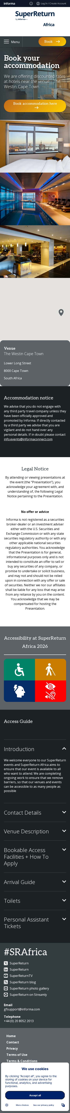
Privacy (12, 1048)
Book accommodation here (35, 104)
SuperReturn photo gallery (29, 988)
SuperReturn (19, 963)
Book (48, 42)
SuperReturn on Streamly (28, 994)
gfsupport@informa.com (22, 1009)
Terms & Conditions (21, 1061)
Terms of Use (16, 1055)
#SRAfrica (25, 952)
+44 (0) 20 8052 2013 (19, 1021)
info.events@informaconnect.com (28, 439)
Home (11, 1036)
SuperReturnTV (21, 976)
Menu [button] (15, 42)
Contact (12, 1042)
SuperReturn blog (23, 982)
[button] (61, 313)
